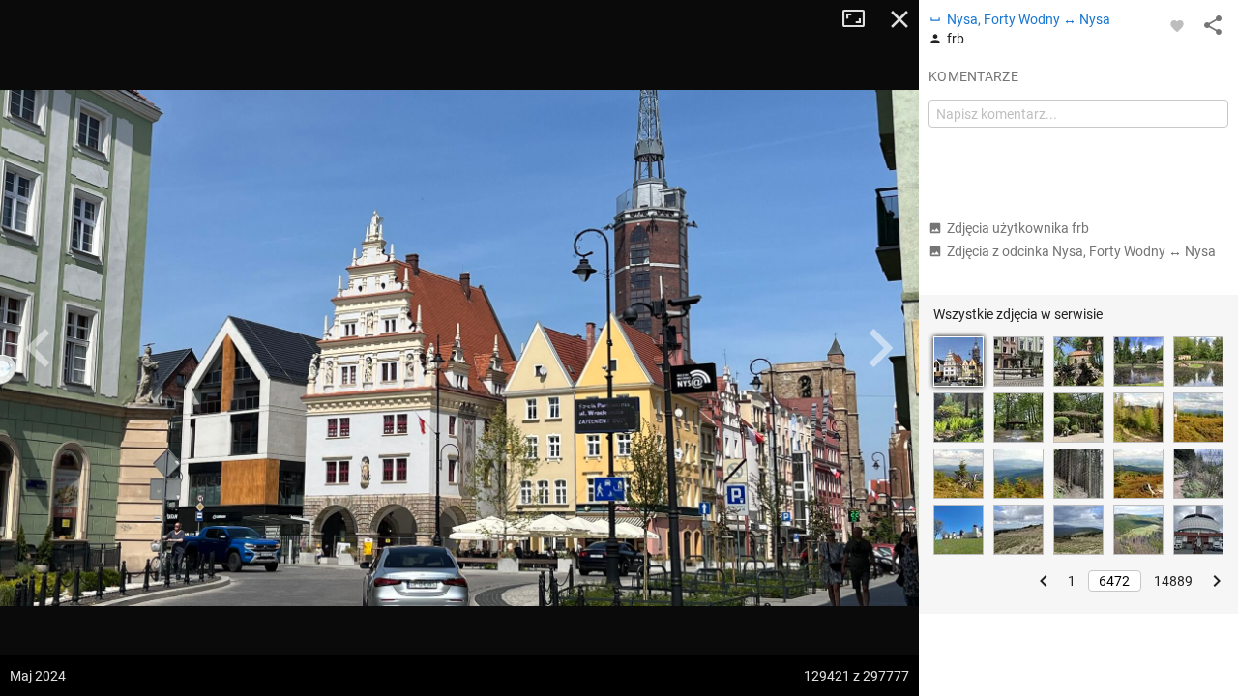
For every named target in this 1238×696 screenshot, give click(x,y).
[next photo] (880, 348)
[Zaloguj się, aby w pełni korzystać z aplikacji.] (1177, 25)
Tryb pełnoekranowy (860, 19)
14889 (1173, 581)
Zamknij (899, 19)
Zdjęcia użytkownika (1018, 228)
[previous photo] (38, 348)
